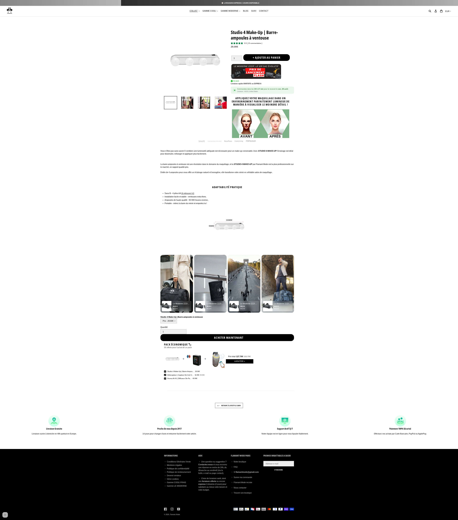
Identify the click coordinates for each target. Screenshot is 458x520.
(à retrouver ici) (187, 193)
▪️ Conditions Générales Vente (177, 462)
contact (220, 473)
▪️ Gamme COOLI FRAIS (175, 482)
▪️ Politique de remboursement (177, 472)
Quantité (164, 327)
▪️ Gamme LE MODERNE (175, 486)
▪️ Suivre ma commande (241, 477)
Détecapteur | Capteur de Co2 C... (180, 375)
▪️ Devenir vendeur (172, 476)
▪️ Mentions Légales (173, 465)
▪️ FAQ (234, 467)
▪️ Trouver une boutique (241, 493)
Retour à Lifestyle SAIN (231, 405)
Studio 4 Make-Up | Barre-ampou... (180, 371)
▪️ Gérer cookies (171, 479)
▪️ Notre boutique (238, 462)
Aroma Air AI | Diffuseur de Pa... (179, 378)
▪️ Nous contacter (238, 488)
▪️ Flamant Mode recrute (241, 482)
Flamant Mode (175, 514)
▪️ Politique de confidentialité (176, 469)
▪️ (232, 472)
